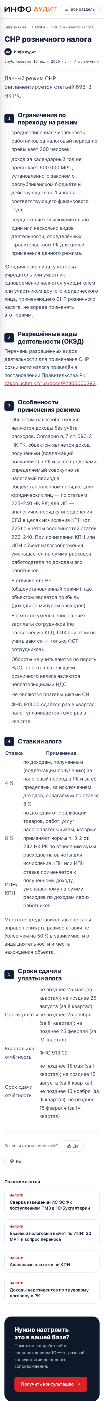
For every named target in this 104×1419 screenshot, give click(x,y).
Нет (19, 1161)
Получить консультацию (47, 1384)
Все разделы (83, 9)
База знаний (15, 27)
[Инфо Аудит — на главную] (30, 9)
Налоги (38, 27)
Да (75, 1146)
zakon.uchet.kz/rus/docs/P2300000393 (50, 383)
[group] (52, 829)
